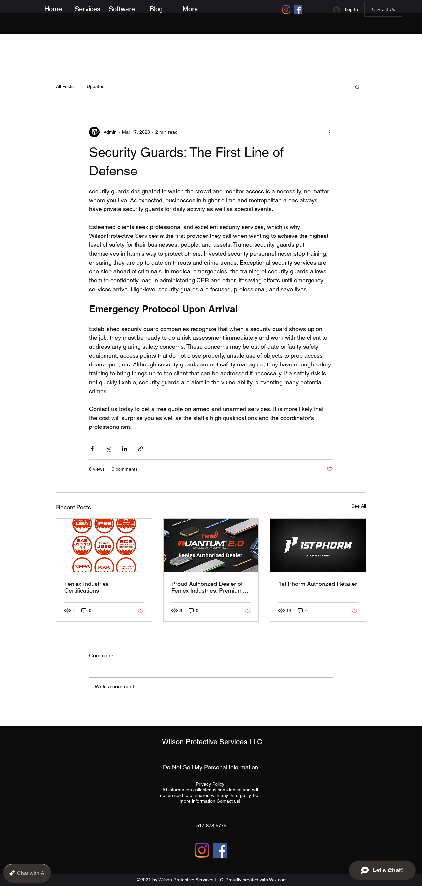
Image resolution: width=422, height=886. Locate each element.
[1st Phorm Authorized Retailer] (318, 545)
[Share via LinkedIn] (124, 449)
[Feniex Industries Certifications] (104, 545)
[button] (87, 9)
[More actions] (329, 132)
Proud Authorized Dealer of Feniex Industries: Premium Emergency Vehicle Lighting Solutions (207, 587)
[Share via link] (140, 449)
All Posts (65, 86)
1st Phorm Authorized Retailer (317, 583)
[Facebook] (298, 9)
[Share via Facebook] (92, 449)
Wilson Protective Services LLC (212, 742)
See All (358, 506)
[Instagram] (286, 9)
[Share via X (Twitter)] (108, 449)
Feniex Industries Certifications (86, 587)
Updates (95, 86)
